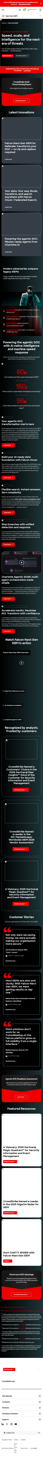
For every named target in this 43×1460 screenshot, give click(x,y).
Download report (20, 790)
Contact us (21, 1369)
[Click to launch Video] (21, 562)
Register (6, 1261)
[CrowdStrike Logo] (3, 10)
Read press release (25, 4)
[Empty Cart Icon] (32, 10)
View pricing (33, 1369)
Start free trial (8, 1369)
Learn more (27, 71)
